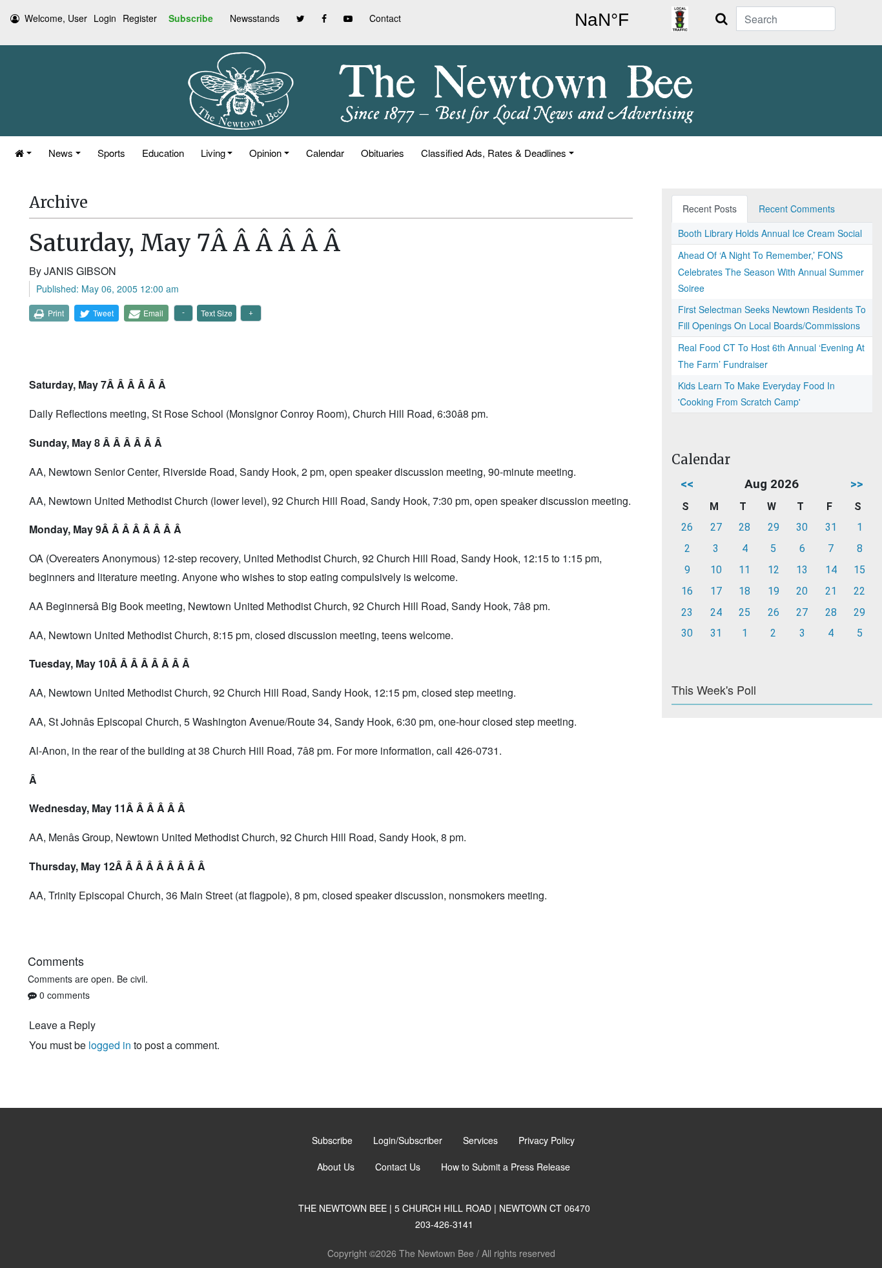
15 (859, 570)
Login (105, 18)
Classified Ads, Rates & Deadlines (493, 152)
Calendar (325, 152)
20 (802, 591)
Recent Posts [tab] (709, 208)
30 (802, 527)
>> (856, 483)
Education (163, 152)
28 (744, 527)
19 (773, 591)
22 (859, 591)
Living (213, 152)
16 (687, 591)
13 (802, 570)
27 (716, 527)
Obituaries (382, 152)
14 (831, 570)
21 (831, 591)
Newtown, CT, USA (601, 20)
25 (744, 612)
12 (773, 570)
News (60, 152)
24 (716, 612)
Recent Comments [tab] (797, 208)
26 (687, 527)
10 (716, 570)
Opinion (265, 152)
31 (831, 527)
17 (716, 591)
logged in (109, 1045)
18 (744, 591)
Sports (111, 152)
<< (687, 483)
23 (687, 612)
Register (140, 18)
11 (744, 570)
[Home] (23, 152)
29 (773, 527)
